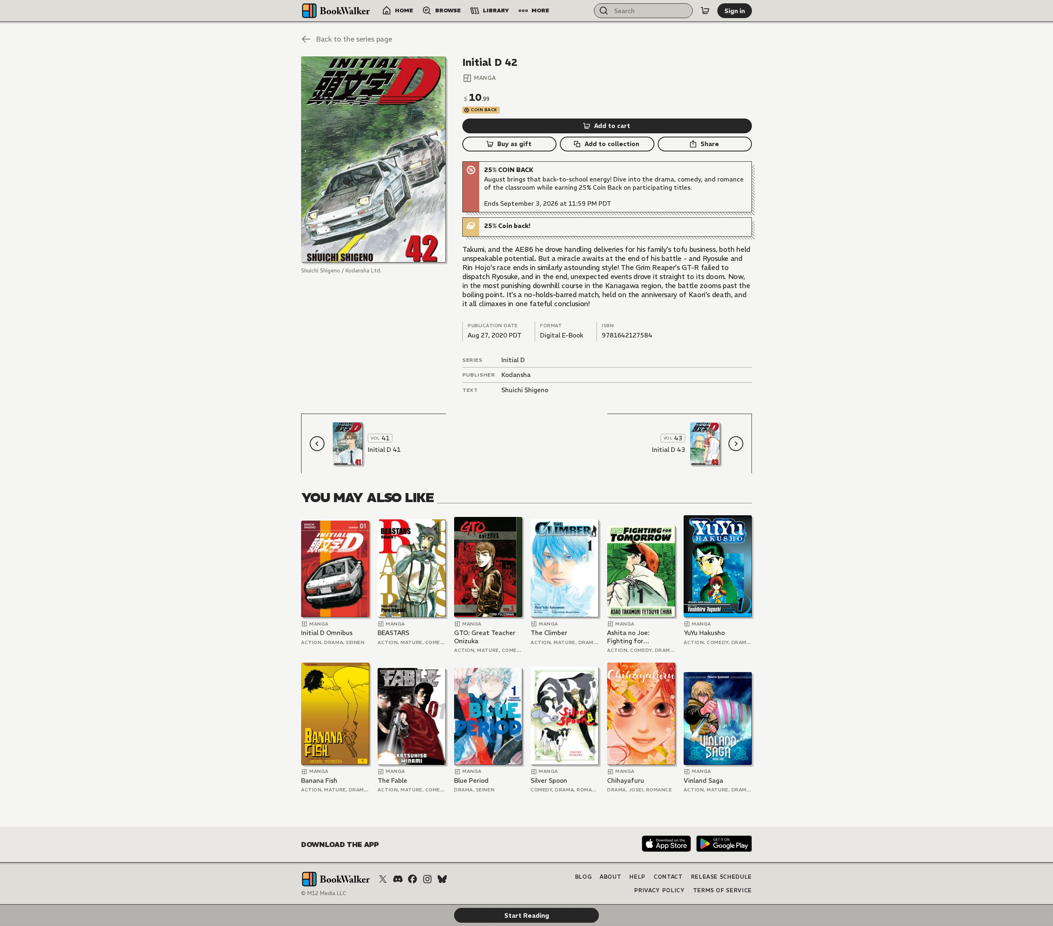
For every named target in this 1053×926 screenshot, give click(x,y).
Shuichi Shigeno (524, 390)
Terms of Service (722, 890)
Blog (583, 876)
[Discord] (398, 879)
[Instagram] (427, 879)
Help (637, 876)
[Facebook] (412, 879)
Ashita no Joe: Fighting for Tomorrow (628, 637)
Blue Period (471, 780)
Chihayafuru (625, 780)
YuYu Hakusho (704, 633)
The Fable (392, 780)
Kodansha (516, 375)
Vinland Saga (703, 780)
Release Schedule (721, 876)
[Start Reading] (373, 159)
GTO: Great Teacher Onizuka (484, 637)
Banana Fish (319, 780)
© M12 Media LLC (323, 893)
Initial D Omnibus (327, 633)
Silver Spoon (549, 780)
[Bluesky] (442, 879)
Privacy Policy (659, 890)
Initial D (513, 360)
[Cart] (705, 11)
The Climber (549, 633)
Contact (668, 876)
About (610, 876)
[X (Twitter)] (383, 879)
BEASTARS (393, 633)
